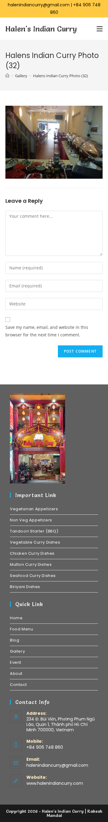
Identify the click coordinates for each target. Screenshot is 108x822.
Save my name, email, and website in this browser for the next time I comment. (46, 331)
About (16, 673)
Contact (18, 684)
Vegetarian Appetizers (34, 509)
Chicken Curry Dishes (32, 553)
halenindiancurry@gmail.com (39, 5)
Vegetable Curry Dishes (35, 542)
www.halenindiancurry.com (54, 783)
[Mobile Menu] (100, 29)
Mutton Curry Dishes (31, 564)
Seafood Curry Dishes (33, 575)
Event (15, 662)
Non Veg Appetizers (31, 520)
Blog (14, 640)
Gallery (17, 651)
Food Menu (21, 629)
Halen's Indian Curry (41, 28)
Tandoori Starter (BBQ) (34, 531)
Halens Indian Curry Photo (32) (60, 75)
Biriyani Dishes (25, 587)
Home (16, 618)
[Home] (7, 75)
